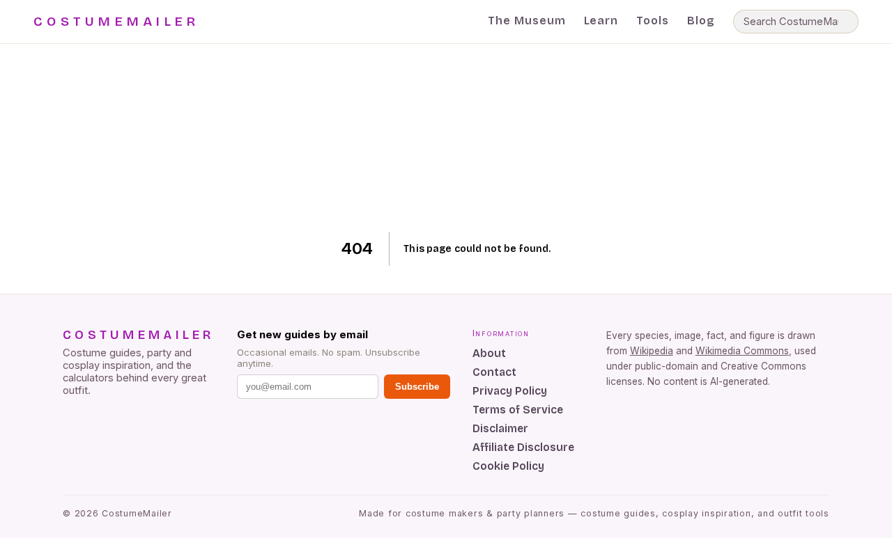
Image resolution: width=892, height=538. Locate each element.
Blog (701, 20)
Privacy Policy (509, 390)
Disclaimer (500, 428)
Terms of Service (517, 409)
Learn (601, 20)
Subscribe (417, 386)
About (489, 353)
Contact (494, 372)
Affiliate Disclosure (523, 447)
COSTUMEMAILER (116, 21)
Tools (652, 20)
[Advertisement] (446, 138)
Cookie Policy (508, 466)
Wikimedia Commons (742, 350)
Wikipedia (651, 350)
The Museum (527, 20)
